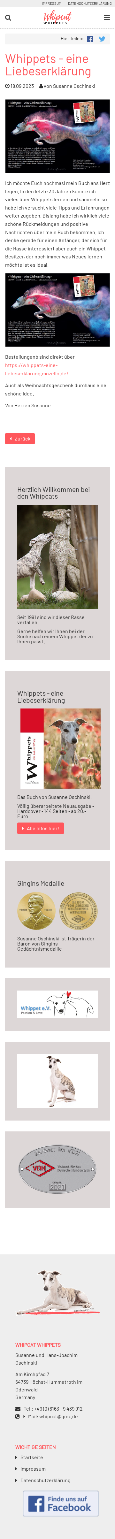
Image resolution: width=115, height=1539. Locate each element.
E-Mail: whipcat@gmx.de (50, 1416)
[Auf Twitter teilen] (101, 38)
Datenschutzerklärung (90, 3)
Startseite (31, 1457)
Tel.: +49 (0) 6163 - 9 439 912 (53, 1408)
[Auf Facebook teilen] (90, 38)
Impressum (51, 3)
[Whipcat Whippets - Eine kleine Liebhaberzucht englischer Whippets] (57, 22)
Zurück (22, 438)
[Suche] (19, 17)
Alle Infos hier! (43, 828)
